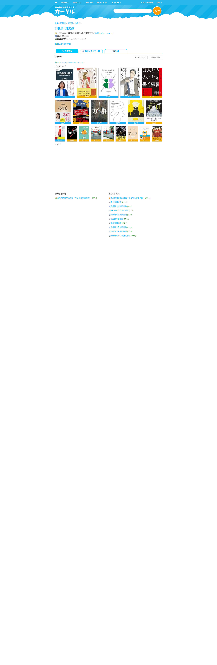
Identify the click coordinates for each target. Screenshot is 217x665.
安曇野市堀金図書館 (119, 231)
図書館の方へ (156, 57)
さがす (157, 11)
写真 (117, 51)
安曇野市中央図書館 (119, 215)
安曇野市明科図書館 (119, 206)
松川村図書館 (116, 202)
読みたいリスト (102, 2)
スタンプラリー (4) (92, 51)
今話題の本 (65, 2)
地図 (97, 33)
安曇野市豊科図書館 (119, 227)
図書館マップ (77, 2)
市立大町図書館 (117, 219)
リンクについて (140, 57)
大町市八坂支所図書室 (120, 210)
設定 (159, 2)
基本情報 (68, 51)
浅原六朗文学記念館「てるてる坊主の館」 (74, 198)
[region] (108, 105)
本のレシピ (89, 2)
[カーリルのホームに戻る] (65, 13)
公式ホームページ (106, 33)
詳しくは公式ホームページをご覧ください (71, 62)
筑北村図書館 (116, 223)
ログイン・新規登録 (146, 2)
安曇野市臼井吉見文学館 (120, 236)
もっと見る (116, 2)
